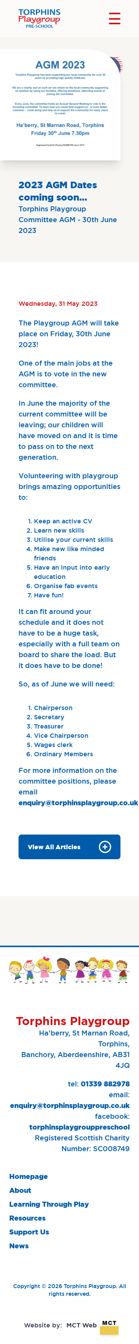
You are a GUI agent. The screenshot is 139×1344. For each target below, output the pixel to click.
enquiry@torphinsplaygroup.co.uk (78, 803)
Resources (27, 1218)
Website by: (60, 1325)
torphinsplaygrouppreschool (79, 1127)
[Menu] (114, 18)
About (20, 1190)
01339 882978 (105, 1084)
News (19, 1246)
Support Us (29, 1232)
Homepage (28, 1176)
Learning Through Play (49, 1204)
